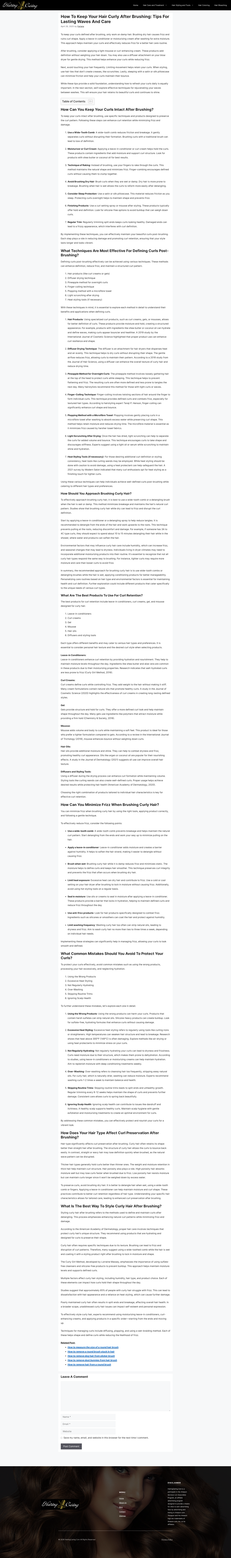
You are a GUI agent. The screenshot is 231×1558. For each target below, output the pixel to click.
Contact (122, 1512)
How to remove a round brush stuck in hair (91, 1351)
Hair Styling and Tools (181, 5)
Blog (121, 1507)
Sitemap (122, 1516)
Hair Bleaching (220, 5)
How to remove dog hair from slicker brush (91, 1356)
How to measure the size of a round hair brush (93, 1347)
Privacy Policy (167, 1539)
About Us (122, 1503)
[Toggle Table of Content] (89, 101)
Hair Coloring (204, 5)
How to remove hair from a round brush (89, 1364)
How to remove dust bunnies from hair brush (92, 1360)
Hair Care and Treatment (153, 5)
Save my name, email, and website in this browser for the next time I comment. (106, 1437)
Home (135, 5)
